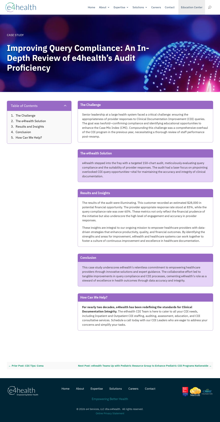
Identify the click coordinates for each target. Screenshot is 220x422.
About (102, 7)
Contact (170, 7)
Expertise (119, 7)
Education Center (191, 7)
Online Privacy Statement (110, 413)
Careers (156, 7)
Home (91, 7)
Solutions (138, 7)
